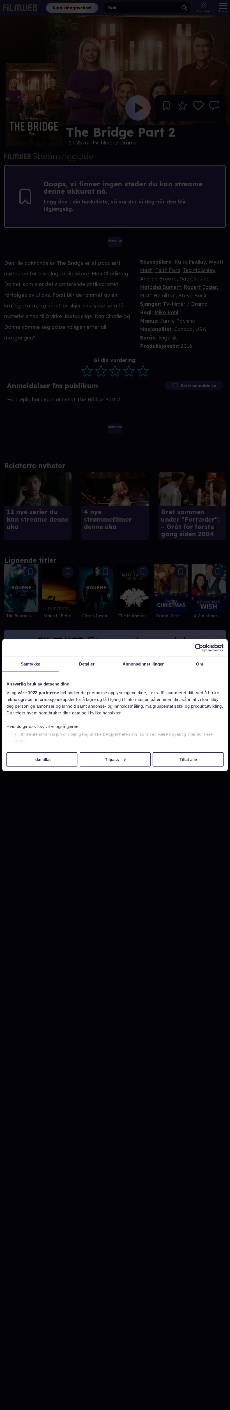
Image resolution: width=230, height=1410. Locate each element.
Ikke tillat (42, 759)
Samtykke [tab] (30, 663)
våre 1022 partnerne (38, 692)
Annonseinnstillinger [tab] (143, 663)
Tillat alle (188, 759)
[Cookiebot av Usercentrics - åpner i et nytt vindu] (199, 647)
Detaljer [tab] (87, 663)
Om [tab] (199, 663)
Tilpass (112, 759)
